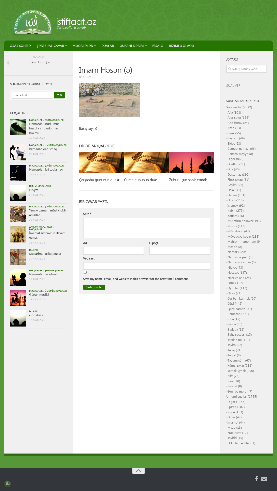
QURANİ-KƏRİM (132, 45)
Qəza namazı (237, 308)
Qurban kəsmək (239, 298)
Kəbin (231, 210)
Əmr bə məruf (238, 391)
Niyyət (33, 190)
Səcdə (232, 324)
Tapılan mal (235, 339)
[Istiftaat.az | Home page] (55, 22)
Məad (231, 427)
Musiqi (232, 226)
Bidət (231, 143)
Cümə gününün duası (141, 179)
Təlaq (231, 350)
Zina (231, 381)
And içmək (235, 123)
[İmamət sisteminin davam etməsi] (18, 234)
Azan (231, 128)
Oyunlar (233, 288)
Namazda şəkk (238, 257)
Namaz (232, 252)
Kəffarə (232, 215)
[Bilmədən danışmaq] (18, 152)
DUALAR (107, 45)
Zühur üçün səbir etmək (188, 179)
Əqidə (230, 412)
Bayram (233, 138)
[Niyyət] (18, 193)
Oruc (231, 283)
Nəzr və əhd (236, 277)
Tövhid (232, 437)
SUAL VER (233, 85)
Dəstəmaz (234, 174)
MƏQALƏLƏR (83, 45)
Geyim (232, 185)
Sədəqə (233, 329)
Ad (85, 243)
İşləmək (233, 205)
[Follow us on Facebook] (257, 478)
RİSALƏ (157, 45)
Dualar (33, 250)
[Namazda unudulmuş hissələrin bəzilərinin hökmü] (18, 127)
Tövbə (232, 345)
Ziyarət (232, 386)
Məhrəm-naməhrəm (242, 241)
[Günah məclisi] (18, 298)
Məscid (232, 246)
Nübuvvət (234, 432)
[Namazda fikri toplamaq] (18, 173)
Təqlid (232, 355)
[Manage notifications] (7, 483)
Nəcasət (233, 272)
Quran (232, 407)
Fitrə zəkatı (235, 179)
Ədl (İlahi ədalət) (239, 443)
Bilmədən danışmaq (43, 149)
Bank (231, 133)
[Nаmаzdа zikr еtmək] (18, 277)
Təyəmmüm (236, 360)
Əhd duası (36, 315)
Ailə (230, 112)
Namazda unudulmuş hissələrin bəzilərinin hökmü (44, 128)
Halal (231, 190)
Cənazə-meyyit (238, 154)
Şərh (87, 214)
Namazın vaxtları (239, 262)
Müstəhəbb (235, 231)
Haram (232, 195)
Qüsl (231, 303)
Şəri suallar (234, 107)
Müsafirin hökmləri (241, 221)
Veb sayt (88, 258)
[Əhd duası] (18, 318)
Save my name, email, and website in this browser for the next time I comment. (135, 279)
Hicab (231, 200)
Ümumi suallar (236, 396)
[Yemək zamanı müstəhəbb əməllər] (18, 214)
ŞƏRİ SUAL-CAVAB (50, 45)
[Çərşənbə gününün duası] (101, 162)
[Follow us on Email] (264, 478)
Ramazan (234, 314)
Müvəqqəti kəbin (239, 236)
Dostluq (233, 164)
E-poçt (153, 243)
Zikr (230, 376)
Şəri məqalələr (54, 120)
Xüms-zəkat (236, 365)
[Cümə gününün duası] (146, 162)
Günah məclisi (39, 294)
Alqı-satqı (234, 117)
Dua (230, 169)
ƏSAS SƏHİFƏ (20, 45)
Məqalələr (36, 120)
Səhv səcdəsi (236, 334)
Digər (231, 159)
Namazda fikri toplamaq (46, 169)
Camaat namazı (238, 148)
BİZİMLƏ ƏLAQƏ (181, 45)
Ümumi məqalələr (56, 145)
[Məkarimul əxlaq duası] (18, 257)
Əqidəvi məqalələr (40, 227)
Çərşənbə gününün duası (99, 179)
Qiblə (231, 293)
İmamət (233, 422)
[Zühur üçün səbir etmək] (191, 162)
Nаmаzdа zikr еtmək (43, 274)
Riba (231, 319)
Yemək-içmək (237, 370)
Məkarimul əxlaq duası (45, 253)
